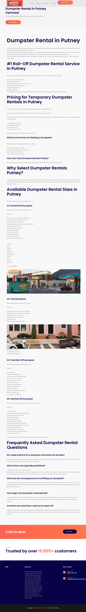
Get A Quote (69, 531)
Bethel (8, 258)
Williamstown (10, 252)
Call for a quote (64, 2)
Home (32, 3)
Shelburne (9, 248)
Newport (9, 244)
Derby (8, 246)
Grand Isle (9, 260)
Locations (53, 3)
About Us (38, 3)
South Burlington (11, 254)
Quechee (9, 250)
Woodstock (9, 262)
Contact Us (45, 3)
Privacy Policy (55, 608)
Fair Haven (9, 256)
